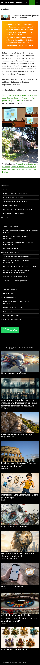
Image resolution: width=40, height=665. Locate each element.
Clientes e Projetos (10, 289)
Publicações (7, 311)
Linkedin (3, 589)
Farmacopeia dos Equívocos (13, 307)
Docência (14, 167)
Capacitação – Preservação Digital (15, 281)
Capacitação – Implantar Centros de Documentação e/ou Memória (16, 272)
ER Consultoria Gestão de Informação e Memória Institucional (15, 2)
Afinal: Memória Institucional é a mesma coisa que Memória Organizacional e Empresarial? (19, 618)
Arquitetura (5, 408)
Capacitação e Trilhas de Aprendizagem (17, 210)
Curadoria (6, 167)
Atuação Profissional (7, 437)
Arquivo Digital (21, 164)
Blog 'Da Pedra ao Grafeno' (14, 526)
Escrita (3, 500)
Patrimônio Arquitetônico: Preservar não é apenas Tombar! (18, 464)
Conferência (32, 164)
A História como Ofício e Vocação (17, 434)
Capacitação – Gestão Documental (15, 277)
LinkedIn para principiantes (14, 586)
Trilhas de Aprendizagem (10, 252)
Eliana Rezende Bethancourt (13, 214)
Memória (4, 623)
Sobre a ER (4, 189)
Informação (6, 169)
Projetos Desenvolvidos (10, 285)
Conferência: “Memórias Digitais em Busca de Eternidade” (25, 17)
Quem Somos (5, 185)
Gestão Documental (10, 226)
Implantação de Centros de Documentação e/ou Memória (20, 231)
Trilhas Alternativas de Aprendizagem (17, 256)
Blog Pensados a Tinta (11, 315)
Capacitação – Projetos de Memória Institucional (16, 261)
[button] (13, 117)
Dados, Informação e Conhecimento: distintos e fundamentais (18, 554)
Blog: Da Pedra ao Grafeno (11, 319)
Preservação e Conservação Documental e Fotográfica (18, 243)
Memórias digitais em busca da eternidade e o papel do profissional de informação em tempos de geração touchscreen (19, 98)
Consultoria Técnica (10, 205)
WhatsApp (12, 329)
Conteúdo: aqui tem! (8, 297)
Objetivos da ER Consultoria (13, 197)
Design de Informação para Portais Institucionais (16, 237)
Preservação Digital (10, 248)
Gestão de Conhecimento (9, 558)
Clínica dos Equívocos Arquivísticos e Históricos (17, 302)
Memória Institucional (11, 222)
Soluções (4, 218)
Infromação (16, 169)
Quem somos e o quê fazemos (15, 373)
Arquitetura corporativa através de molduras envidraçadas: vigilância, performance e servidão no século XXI (19, 403)
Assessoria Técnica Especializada (15, 201)
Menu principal (37, 2)
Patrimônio (4, 468)
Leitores (24, 169)
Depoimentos (8, 293)
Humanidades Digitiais (27, 167)
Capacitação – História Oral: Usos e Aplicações (20, 266)
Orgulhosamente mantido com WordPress (13, 662)
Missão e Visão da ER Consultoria (15, 193)
